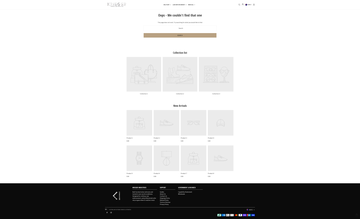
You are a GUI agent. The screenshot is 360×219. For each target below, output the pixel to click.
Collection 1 (144, 94)
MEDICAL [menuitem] (191, 5)
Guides (162, 192)
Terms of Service (165, 202)
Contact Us (163, 196)
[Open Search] (239, 5)
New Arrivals (180, 105)
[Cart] (254, 5)
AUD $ (249, 5)
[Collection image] (144, 74)
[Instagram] (111, 213)
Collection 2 (180, 94)
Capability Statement (185, 192)
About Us (163, 194)
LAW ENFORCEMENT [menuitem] (179, 5)
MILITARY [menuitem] (167, 5)
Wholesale (181, 194)
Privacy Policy (164, 204)
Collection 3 (216, 94)
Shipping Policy (165, 198)
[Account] (243, 4)
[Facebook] (107, 213)
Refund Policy (164, 200)
